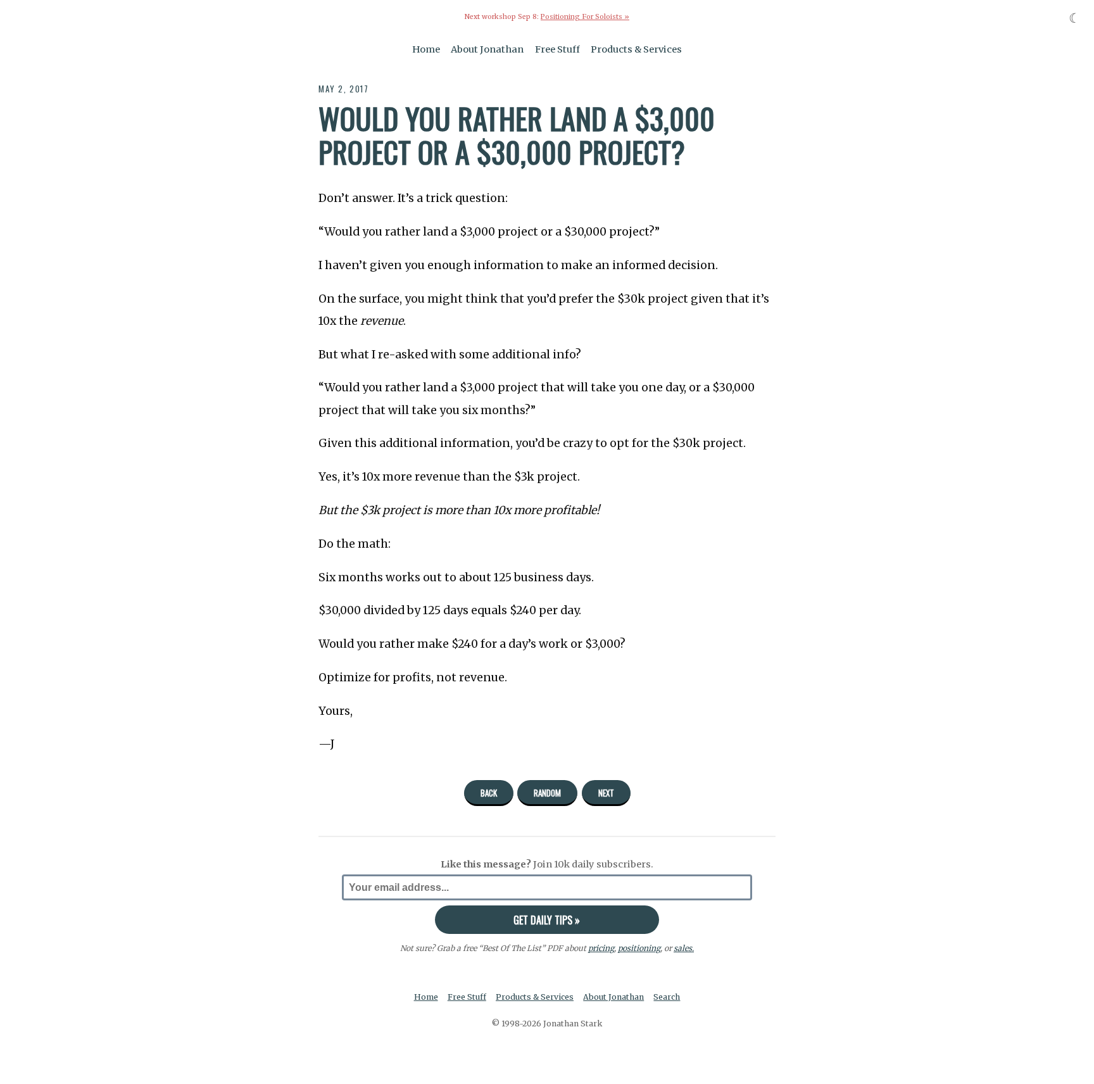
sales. (684, 948)
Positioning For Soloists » (585, 17)
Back (489, 792)
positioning (639, 948)
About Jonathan (487, 49)
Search (666, 997)
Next (606, 792)
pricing (601, 948)
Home (426, 49)
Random (547, 792)
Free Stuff (557, 49)
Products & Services (636, 49)
